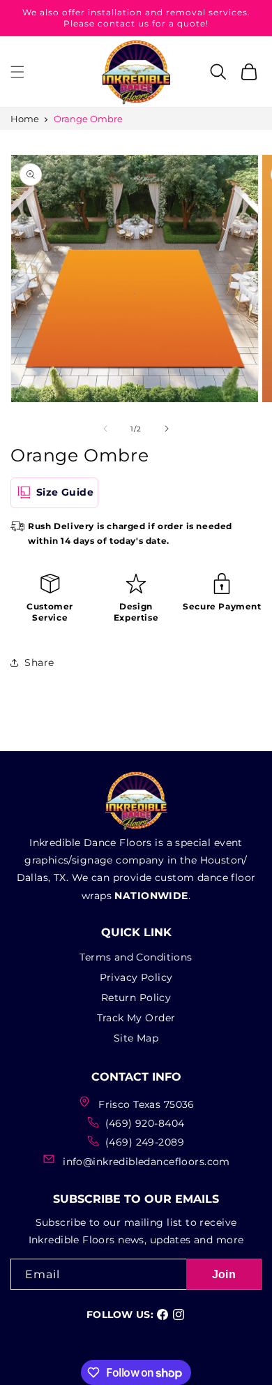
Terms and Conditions (136, 957)
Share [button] (39, 662)
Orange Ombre (88, 118)
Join (224, 1274)
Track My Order (136, 1018)
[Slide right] (166, 428)
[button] (17, 72)
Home (24, 118)
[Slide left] (105, 428)
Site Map (136, 1038)
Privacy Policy (136, 977)
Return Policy (136, 997)
